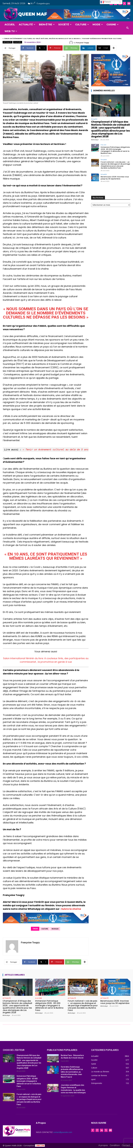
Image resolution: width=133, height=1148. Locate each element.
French (107, 2)
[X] (124, 3)
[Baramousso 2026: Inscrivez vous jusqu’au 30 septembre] (95, 177)
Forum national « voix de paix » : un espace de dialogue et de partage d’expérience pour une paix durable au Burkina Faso (115, 165)
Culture (17, 42)
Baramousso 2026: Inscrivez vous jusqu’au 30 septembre (115, 177)
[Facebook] (92, 1130)
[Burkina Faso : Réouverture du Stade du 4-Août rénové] (53, 1058)
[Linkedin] (101, 1130)
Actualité (7, 42)
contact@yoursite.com (62, 1132)
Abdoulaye (95, 140)
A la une (103, 144)
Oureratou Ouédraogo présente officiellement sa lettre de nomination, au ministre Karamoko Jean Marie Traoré (72, 1072)
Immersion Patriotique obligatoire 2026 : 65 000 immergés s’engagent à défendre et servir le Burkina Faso (115, 150)
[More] (113, 48)
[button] (127, 28)
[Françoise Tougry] (71, 43)
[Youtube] (128, 3)
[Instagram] (97, 1130)
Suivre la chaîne (71, 908)
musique (55, 929)
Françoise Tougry (82, 43)
